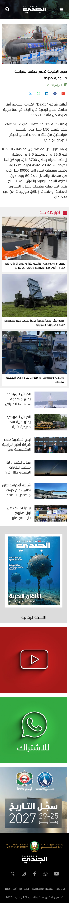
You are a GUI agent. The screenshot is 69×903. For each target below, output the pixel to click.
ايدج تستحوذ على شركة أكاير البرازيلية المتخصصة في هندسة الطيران (16, 444)
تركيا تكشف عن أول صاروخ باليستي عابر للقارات (19, 513)
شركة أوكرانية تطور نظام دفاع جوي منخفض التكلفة (16, 490)
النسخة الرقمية (33, 617)
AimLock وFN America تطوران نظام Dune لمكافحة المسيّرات (35, 379)
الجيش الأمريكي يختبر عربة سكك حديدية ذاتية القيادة (19, 422)
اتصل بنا (24, 888)
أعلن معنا (10, 888)
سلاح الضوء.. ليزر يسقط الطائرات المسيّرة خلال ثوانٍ (17, 467)
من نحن (60, 888)
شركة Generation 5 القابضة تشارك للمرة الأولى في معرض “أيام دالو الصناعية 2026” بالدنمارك (35, 265)
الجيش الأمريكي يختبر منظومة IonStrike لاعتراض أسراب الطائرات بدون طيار (18, 399)
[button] (63, 93)
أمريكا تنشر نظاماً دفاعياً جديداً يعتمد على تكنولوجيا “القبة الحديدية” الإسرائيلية (34, 322)
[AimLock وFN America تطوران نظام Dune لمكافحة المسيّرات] (34, 352)
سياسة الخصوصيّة (42, 888)
